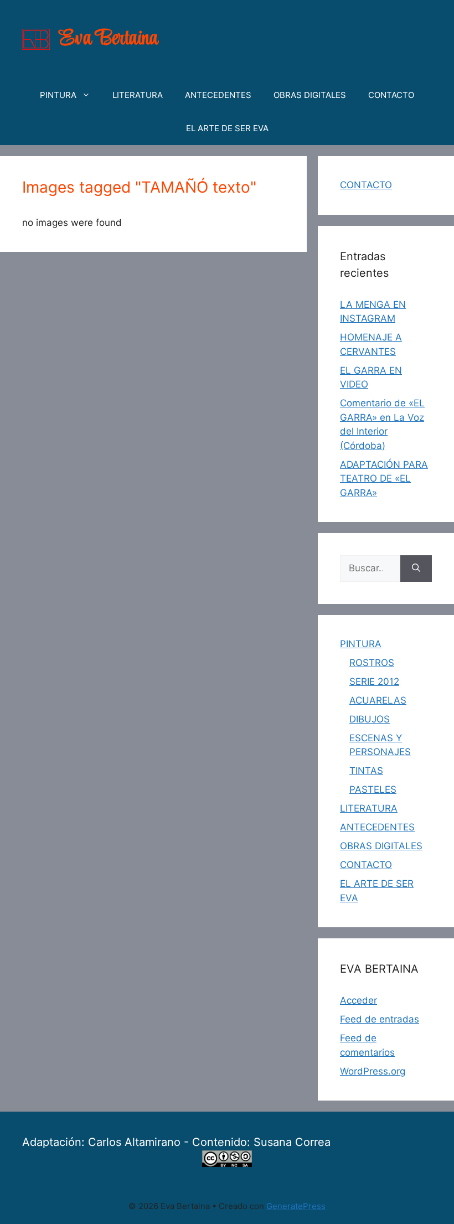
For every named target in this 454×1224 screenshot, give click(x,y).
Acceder (358, 1000)
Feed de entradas (379, 1019)
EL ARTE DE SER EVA (227, 128)
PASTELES (372, 789)
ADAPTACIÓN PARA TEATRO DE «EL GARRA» (384, 478)
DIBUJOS (369, 719)
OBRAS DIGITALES (310, 95)
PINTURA (58, 95)
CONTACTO (391, 95)
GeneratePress (296, 1206)
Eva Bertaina (108, 39)
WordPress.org (372, 1071)
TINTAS (366, 770)
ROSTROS (371, 662)
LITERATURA (137, 95)
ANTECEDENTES (218, 95)
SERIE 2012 (374, 681)
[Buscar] (416, 568)
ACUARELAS (377, 700)
